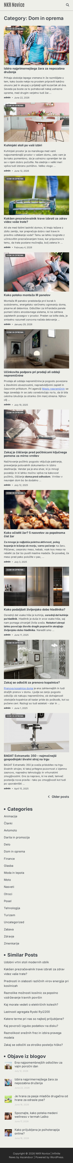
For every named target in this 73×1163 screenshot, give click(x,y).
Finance (9, 858)
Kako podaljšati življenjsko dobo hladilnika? (34, 609)
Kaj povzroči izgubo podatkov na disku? (31, 1026)
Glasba (8, 866)
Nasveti (9, 887)
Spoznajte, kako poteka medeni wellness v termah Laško (36, 1114)
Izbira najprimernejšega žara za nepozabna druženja (34, 70)
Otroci (8, 894)
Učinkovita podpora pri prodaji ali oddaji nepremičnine (32, 373)
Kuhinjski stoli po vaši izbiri (23, 145)
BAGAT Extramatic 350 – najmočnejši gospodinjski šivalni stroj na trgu (30, 757)
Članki (8, 823)
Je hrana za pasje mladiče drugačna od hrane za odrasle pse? (41, 1098)
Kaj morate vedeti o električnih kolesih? (31, 1004)
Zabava (9, 929)
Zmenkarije (11, 943)
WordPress (56, 1157)
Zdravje (9, 936)
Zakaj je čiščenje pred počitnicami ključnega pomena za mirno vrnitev (35, 454)
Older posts (60, 797)
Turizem (9, 915)
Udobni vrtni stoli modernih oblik (26, 962)
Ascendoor (26, 1157)
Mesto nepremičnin (53, 388)
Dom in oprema (15, 29)
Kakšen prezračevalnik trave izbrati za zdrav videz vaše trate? (35, 220)
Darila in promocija (17, 837)
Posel (7, 901)
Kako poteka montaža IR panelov (27, 295)
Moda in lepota (14, 873)
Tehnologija (12, 908)
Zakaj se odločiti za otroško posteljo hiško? (33, 1045)
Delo (7, 844)
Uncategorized (14, 922)
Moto (7, 880)
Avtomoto (10, 830)
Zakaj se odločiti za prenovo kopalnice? (32, 682)
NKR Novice (14, 4)
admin (7, 97)
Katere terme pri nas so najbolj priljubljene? (34, 1019)
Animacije (10, 816)
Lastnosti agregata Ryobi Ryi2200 (27, 1012)
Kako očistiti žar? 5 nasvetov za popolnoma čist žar (34, 534)
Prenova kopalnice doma (18, 688)
